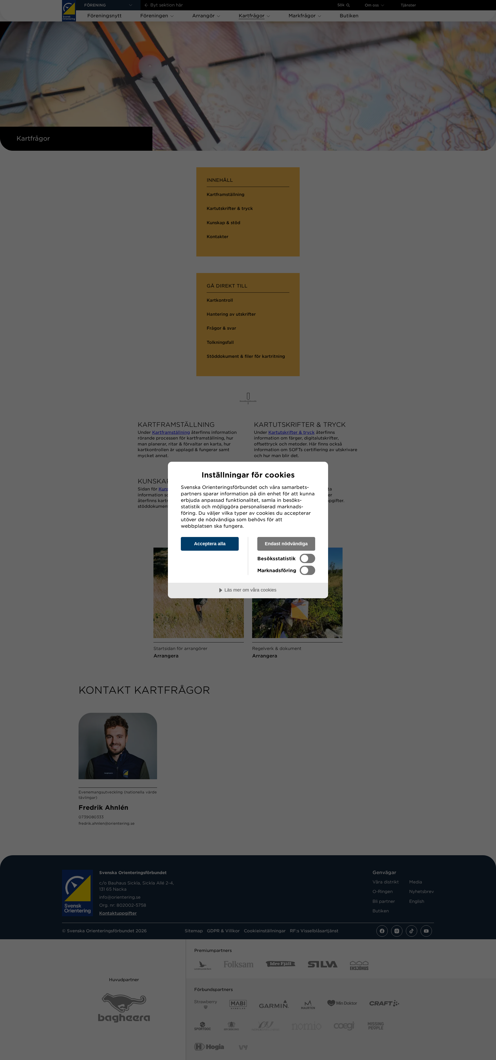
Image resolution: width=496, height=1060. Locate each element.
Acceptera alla (210, 543)
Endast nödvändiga (286, 543)
